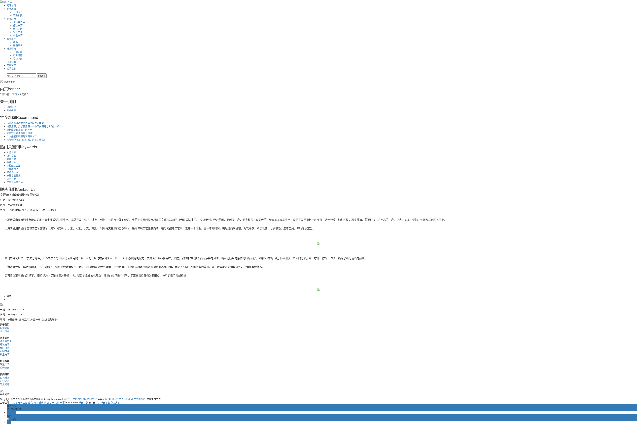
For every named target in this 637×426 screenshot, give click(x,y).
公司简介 (18, 12)
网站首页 (11, 5)
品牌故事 (11, 8)
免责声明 (115, 402)
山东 (30, 402)
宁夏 (62, 402)
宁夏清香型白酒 (15, 182)
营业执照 (18, 15)
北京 (14, 402)
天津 (20, 402)
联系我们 (11, 68)
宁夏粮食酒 (12, 168)
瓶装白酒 (18, 25)
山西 (25, 402)
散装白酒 (18, 28)
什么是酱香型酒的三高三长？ (22, 136)
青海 (57, 402)
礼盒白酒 (18, 35)
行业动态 (18, 55)
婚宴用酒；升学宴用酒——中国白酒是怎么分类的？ (33, 126)
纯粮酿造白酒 (14, 165)
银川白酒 (11, 155)
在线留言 (11, 65)
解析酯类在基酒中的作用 (19, 129)
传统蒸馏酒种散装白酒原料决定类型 (25, 123)
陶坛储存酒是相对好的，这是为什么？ (26, 139)
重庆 (41, 402)
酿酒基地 (11, 38)
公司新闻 (18, 51)
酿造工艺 (18, 42)
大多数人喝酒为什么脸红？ (21, 133)
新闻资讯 (11, 48)
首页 (14, 94)
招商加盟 (11, 61)
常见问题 (18, 58)
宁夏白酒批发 (14, 175)
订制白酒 (11, 178)
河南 (36, 402)
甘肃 (51, 402)
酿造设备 (18, 45)
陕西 (46, 402)
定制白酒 (18, 32)
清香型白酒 (19, 22)
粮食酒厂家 (12, 172)
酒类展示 (11, 18)
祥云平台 (83, 402)
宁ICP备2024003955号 (85, 399)
